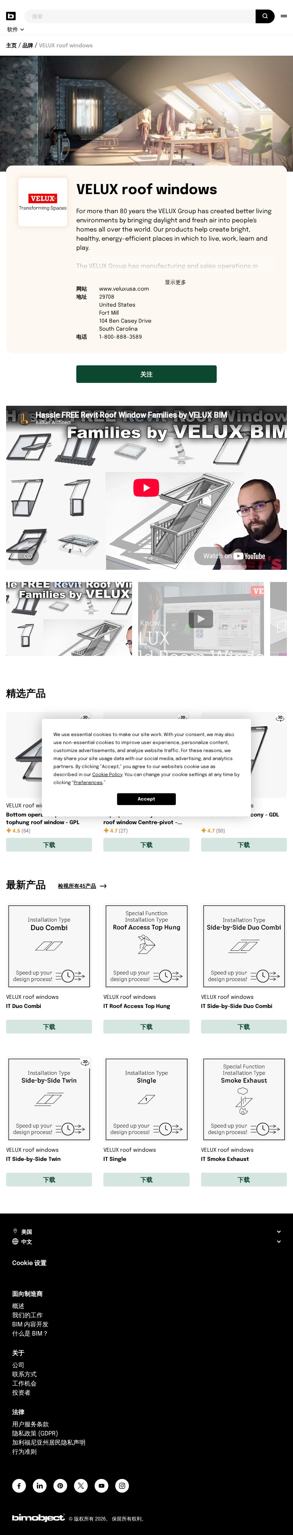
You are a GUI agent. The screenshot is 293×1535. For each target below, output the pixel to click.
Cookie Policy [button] (107, 774)
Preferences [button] (88, 782)
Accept (146, 798)
